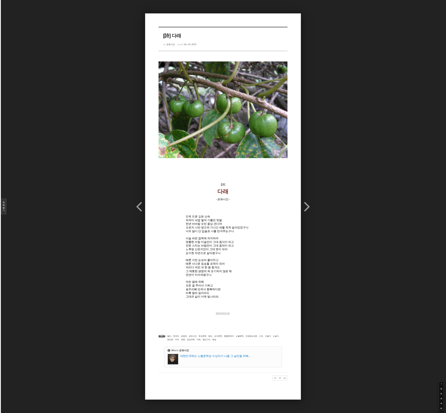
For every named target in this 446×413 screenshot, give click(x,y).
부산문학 (202, 336)
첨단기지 (206, 339)
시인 (261, 336)
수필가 (268, 336)
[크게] (441, 388)
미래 (199, 339)
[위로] (441, 398)
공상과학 (191, 339)
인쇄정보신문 (251, 336)
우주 (177, 339)
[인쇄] (441, 408)
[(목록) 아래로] (441, 403)
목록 (4, 206)
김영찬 (184, 336)
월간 (169, 336)
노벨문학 (239, 336)
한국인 (176, 336)
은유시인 (193, 336)
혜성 (214, 339)
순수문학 (218, 336)
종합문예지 (229, 336)
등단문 (170, 339)
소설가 (276, 336)
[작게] (441, 393)
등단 (210, 336)
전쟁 (183, 339)
